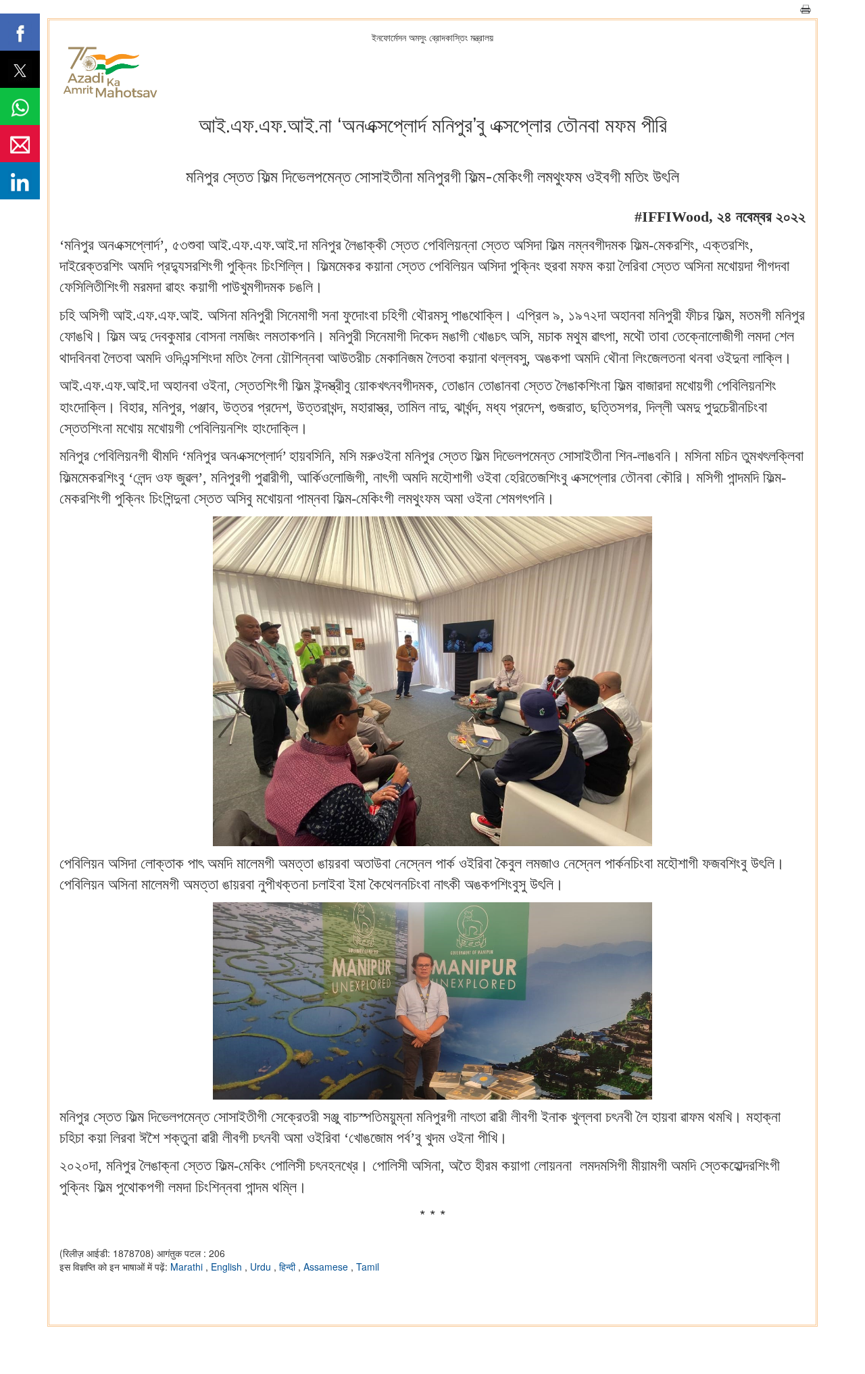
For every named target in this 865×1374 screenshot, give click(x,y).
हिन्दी (288, 1266)
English (228, 1266)
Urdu (262, 1266)
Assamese (327, 1266)
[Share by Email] (20, 143)
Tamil (367, 1266)
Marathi (187, 1266)
